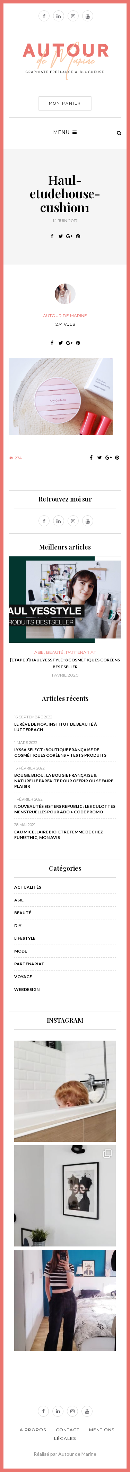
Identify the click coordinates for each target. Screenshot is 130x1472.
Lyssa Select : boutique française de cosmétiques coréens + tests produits (60, 752)
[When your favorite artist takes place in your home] (65, 1195)
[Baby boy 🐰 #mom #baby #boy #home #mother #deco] (65, 1091)
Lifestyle (24, 938)
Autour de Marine (65, 315)
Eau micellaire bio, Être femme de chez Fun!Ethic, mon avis (58, 834)
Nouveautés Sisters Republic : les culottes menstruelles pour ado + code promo (64, 809)
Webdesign (27, 989)
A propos (33, 1429)
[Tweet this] (61, 236)
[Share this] (52, 236)
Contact (67, 1429)
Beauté (12, 652)
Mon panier (65, 103)
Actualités (27, 887)
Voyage (23, 976)
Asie (19, 899)
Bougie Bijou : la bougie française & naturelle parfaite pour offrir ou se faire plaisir (63, 781)
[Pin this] (78, 236)
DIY (17, 925)
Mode (20, 951)
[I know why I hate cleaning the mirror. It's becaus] (65, 1300)
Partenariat (39, 652)
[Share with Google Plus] (69, 236)
